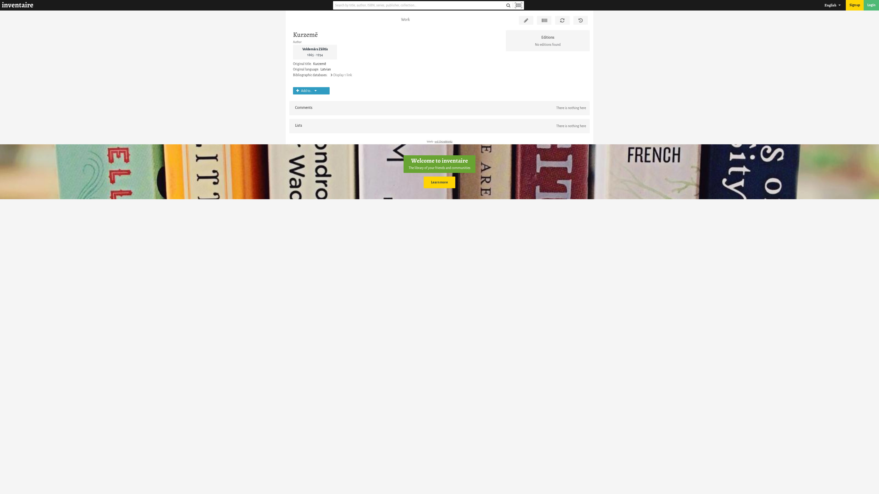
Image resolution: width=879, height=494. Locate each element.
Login (871, 5)
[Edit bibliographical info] (526, 20)
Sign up (854, 5)
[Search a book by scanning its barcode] (518, 5)
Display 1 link (342, 75)
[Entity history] (580, 20)
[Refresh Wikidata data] (562, 20)
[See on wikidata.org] (544, 20)
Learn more (439, 182)
